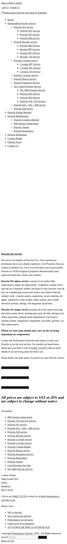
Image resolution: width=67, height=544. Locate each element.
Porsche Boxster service (19, 435)
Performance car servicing (20, 519)
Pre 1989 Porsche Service (20, 469)
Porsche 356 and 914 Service (21, 421)
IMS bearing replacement (19, 417)
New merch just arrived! (19, 516)
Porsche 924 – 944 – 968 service (23, 428)
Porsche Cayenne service (19, 439)
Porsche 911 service (17, 424)
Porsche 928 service (17, 432)
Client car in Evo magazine (20, 523)
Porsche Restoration (17, 458)
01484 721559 (38, 348)
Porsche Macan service (18, 450)
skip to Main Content (11, 3)
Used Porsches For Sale (19, 465)
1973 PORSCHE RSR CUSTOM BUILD (28, 527)
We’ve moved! (14, 512)
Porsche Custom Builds (19, 447)
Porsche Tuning (15, 461)
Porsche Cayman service (19, 443)
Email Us (15, 7)
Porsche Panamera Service (20, 454)
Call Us (5, 7)
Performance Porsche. (22, 533)
